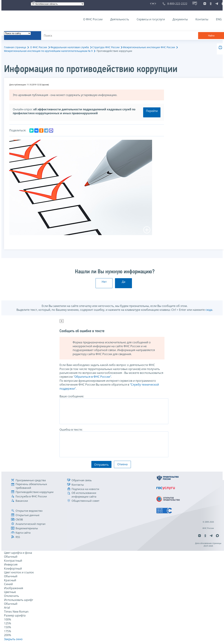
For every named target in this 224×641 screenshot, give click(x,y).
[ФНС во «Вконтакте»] (204, 3)
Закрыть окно (13, 639)
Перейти (152, 111)
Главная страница (15, 47)
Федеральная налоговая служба (69, 47)
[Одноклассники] (41, 130)
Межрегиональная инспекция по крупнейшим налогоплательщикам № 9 (48, 51)
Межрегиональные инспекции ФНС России (149, 47)
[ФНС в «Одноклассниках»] (210, 3)
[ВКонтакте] (36, 130)
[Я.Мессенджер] (31, 130)
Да (123, 282)
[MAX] (51, 130)
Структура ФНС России (106, 47)
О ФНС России (93, 19)
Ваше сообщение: (71, 396)
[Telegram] (46, 130)
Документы (180, 19)
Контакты (201, 19)
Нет (104, 282)
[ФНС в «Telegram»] (216, 3)
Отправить (101, 465)
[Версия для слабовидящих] (153, 4)
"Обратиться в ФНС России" (92, 377)
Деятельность (119, 19)
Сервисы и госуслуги (151, 19)
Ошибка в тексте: (71, 429)
